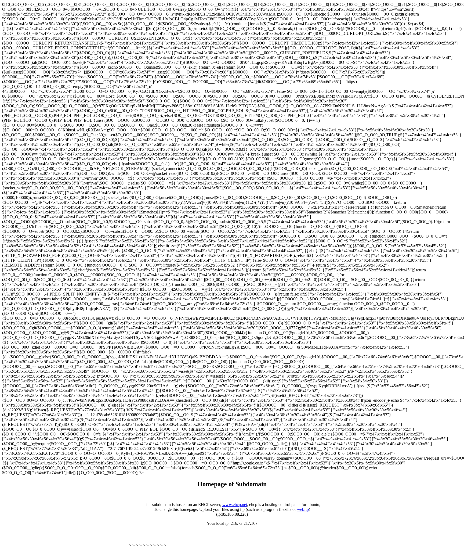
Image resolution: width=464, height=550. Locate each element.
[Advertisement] (65, 539)
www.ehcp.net (234, 504)
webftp (303, 509)
